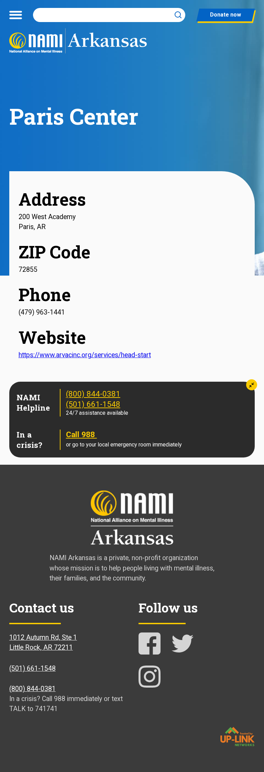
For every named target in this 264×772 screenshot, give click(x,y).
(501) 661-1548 (93, 404)
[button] (251, 384)
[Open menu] (15, 14)
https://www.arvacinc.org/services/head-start (85, 355)
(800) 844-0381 (93, 394)
